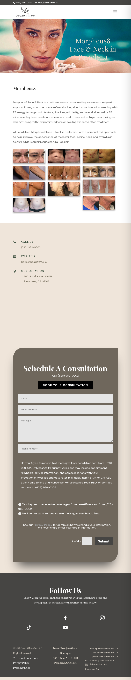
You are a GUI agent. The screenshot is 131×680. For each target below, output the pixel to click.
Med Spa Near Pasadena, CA (104, 648)
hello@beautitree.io (34, 262)
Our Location (32, 271)
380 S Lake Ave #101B (38, 276)
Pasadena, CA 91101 (36, 281)
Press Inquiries (21, 667)
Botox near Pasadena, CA (105, 652)
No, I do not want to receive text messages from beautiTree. (61, 513)
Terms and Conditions (25, 658)
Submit (103, 541)
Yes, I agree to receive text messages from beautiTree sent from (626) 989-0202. (65, 507)
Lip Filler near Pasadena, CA (104, 656)
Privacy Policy (42, 525)
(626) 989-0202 (31, 247)
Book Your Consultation (65, 385)
